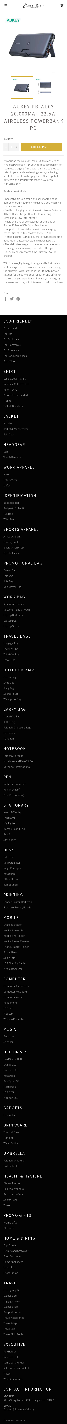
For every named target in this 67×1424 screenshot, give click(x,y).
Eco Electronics (11, 345)
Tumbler (8, 1138)
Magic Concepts (12, 868)
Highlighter (9, 823)
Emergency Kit (11, 1290)
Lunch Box (9, 1267)
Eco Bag (7, 334)
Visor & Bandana (12, 457)
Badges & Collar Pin (14, 508)
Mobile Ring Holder (14, 936)
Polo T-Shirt (10, 389)
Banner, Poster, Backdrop (17, 902)
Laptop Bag (9, 620)
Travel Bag (9, 660)
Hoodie (7, 423)
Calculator (9, 818)
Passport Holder (12, 1312)
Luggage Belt (10, 1295)
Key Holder (9, 1351)
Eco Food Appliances (15, 356)
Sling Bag (8, 688)
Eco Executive (11, 350)
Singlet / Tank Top (13, 547)
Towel (6, 1205)
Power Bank (10, 952)
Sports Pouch (11, 694)
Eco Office (9, 361)
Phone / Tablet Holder (16, 947)
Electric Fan (9, 1115)
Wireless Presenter (14, 1019)
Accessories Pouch (13, 604)
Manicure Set (10, 1357)
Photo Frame (10, 1273)
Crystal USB (9, 1064)
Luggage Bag (10, 643)
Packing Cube (10, 649)
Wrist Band (9, 519)
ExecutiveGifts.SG (18, 1420)
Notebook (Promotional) (17, 767)
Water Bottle (10, 1143)
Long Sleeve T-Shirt (14, 378)
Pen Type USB (11, 1081)
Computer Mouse (13, 997)
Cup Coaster (10, 1245)
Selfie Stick (9, 958)
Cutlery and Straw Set (16, 1251)
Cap (5, 452)
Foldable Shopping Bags (17, 727)
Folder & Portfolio (13, 756)
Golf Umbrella (11, 1166)
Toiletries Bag (11, 654)
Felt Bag (8, 576)
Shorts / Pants (11, 542)
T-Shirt (7, 400)
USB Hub (8, 1008)
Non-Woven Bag (12, 587)
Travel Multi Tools (13, 1334)
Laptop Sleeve (11, 626)
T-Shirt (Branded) (13, 406)
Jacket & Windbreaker (15, 429)
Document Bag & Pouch (16, 609)
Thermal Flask (11, 1132)
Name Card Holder (13, 1362)
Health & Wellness (13, 1189)
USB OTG (8, 1092)
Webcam (8, 1013)
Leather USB (10, 1070)
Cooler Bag (9, 677)
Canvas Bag (9, 570)
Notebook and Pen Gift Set (18, 761)
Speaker (8, 1042)
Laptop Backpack (13, 615)
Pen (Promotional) (13, 795)
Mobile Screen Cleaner (16, 941)
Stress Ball (9, 1228)
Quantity (8, 139)
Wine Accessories (12, 1379)
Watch (6, 1373)
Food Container (12, 1256)
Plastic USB (9, 1087)
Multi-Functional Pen (14, 784)
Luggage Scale (11, 1301)
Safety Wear (10, 480)
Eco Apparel (10, 328)
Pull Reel (8, 514)
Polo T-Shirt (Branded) (16, 395)
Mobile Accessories (13, 930)
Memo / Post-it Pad (14, 829)
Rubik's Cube (10, 885)
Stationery (9, 840)
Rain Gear (8, 434)
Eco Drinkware (11, 339)
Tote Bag (8, 738)
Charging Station (12, 925)
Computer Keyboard (15, 991)
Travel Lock (9, 1329)
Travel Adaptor (11, 1323)
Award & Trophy (12, 812)
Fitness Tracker (11, 1183)
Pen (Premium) (11, 789)
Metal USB (9, 1076)
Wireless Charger (12, 969)
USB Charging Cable (14, 963)
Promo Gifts (10, 1222)
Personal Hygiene (13, 1194)
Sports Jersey (11, 553)
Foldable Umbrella (14, 1160)
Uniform (7, 485)
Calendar (8, 857)
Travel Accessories (13, 1318)
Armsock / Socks (12, 536)
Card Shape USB (12, 1059)
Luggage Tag (10, 1307)
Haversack (9, 733)
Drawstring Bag (11, 716)
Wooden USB (10, 1098)
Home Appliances (13, 1262)
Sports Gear (10, 1200)
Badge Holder (11, 503)
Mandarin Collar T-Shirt (16, 384)
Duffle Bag (9, 722)
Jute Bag (8, 581)
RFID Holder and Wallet (16, 1368)
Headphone (10, 1002)
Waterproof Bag (12, 699)
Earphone (8, 1036)
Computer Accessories (16, 986)
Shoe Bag (8, 683)
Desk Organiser (11, 862)
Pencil (6, 834)
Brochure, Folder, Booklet (17, 907)
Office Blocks (10, 879)
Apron (6, 474)
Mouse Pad (9, 873)
